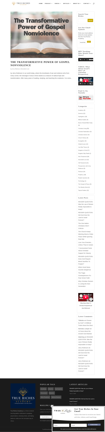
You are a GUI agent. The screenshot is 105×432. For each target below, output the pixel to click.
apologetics (58, 389)
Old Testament (82, 163)
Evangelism (81, 141)
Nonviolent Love (25, 69)
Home (41, 3)
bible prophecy (45, 397)
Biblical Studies (82, 119)
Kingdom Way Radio (83, 153)
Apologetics (81, 116)
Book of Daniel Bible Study (85, 122)
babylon (51, 393)
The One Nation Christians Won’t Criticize (83, 226)
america (50, 389)
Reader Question (82, 178)
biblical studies (56, 397)
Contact (86, 3)
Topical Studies (82, 190)
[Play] (80, 59)
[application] (85, 59)
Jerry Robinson (16, 69)
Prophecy (80, 174)
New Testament (82, 156)
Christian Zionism (83, 134)
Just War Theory (82, 147)
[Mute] (89, 59)
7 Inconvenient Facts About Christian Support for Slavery (85, 250)
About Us (76, 3)
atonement (44, 393)
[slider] (91, 59)
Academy (80, 110)
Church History (82, 137)
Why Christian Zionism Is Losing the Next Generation (85, 283)
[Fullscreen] (92, 84)
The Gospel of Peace (84, 184)
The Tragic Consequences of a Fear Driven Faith (84, 275)
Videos (57, 3)
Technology (81, 181)
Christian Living (82, 128)
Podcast (48, 3)
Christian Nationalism (84, 131)
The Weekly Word (83, 187)
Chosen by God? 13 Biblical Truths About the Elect (85, 323)
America (80, 113)
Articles (66, 3)
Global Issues (82, 144)
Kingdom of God (82, 150)
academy (43, 389)
